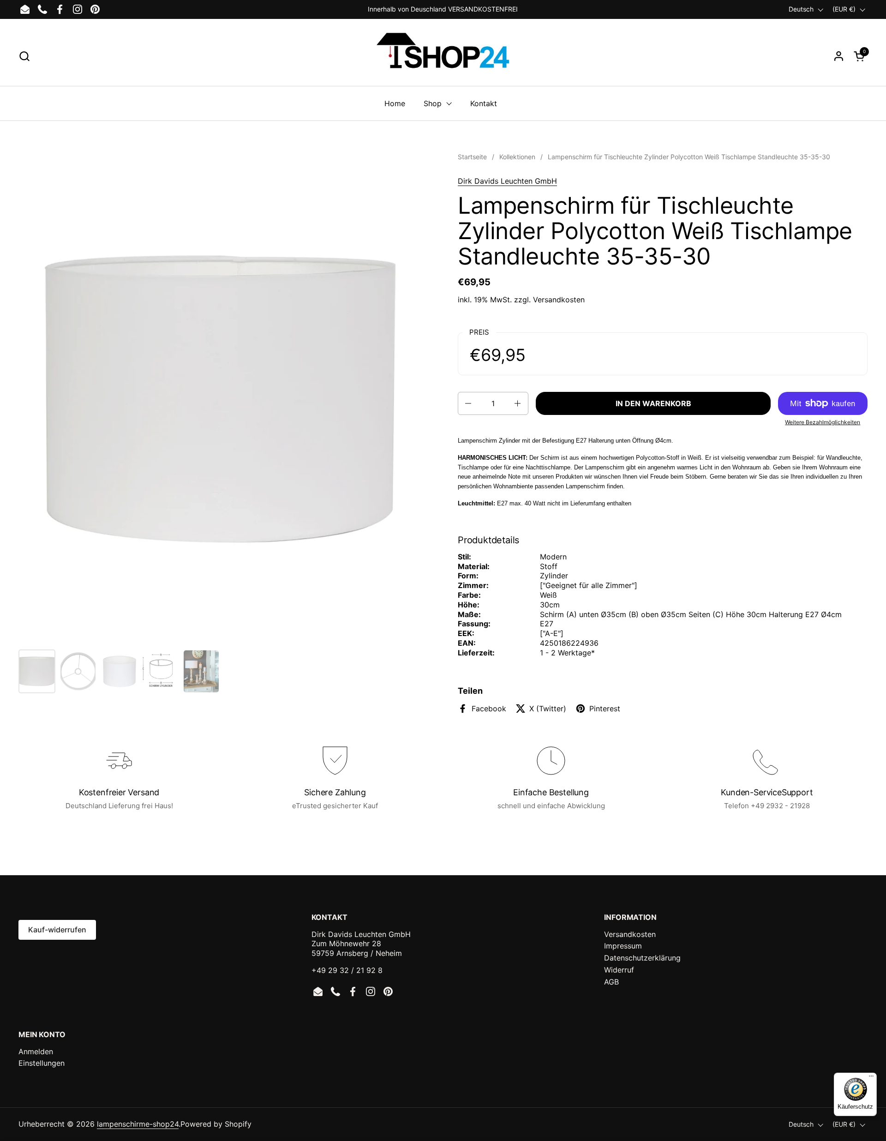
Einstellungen (41, 1063)
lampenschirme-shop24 (138, 1124)
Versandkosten (559, 299)
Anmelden (35, 1051)
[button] (24, 56)
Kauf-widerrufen (57, 929)
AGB (611, 981)
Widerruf (619, 969)
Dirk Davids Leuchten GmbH (507, 181)
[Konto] (838, 56)
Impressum (623, 945)
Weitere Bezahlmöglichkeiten (822, 422)
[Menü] (871, 1078)
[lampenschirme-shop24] (443, 56)
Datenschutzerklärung (642, 957)
